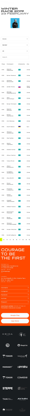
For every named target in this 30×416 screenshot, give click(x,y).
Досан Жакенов (9, 218)
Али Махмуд (10, 121)
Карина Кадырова (10, 70)
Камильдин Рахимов (10, 212)
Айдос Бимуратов (10, 167)
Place (3, 64)
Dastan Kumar (11, 149)
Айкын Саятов (11, 155)
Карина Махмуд (9, 110)
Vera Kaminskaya (10, 98)
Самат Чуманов (9, 195)
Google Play (15, 315)
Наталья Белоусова (10, 81)
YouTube (3, 298)
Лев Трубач (10, 138)
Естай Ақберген (11, 235)
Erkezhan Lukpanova (10, 189)
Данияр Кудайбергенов (11, 92)
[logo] (7, 2)
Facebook (4, 295)
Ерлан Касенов (11, 75)
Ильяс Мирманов (10, 184)
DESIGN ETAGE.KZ (19, 306)
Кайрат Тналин (11, 206)
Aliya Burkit (10, 178)
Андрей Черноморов (10, 201)
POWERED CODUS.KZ (8, 308)
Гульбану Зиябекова (10, 172)
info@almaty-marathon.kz (9, 266)
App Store (15, 321)
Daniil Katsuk (10, 126)
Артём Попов (11, 86)
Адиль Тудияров (10, 144)
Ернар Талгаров (11, 103)
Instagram (4, 291)
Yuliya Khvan (10, 160)
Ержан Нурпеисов (10, 115)
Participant (10, 64)
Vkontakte (4, 287)
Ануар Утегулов (11, 229)
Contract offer (7, 306)
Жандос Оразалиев (10, 132)
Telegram (4, 302)
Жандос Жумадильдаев (11, 224)
